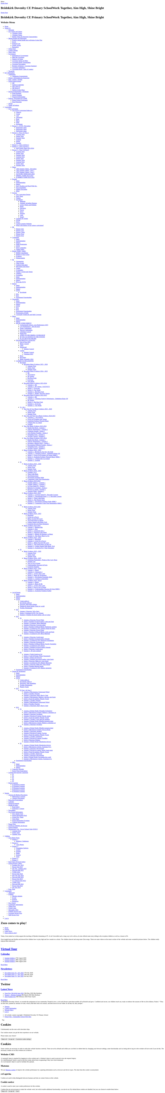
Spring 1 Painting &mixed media (33, 666)
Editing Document (21, 189)
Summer (18, 143)
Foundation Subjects (22, 848)
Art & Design (16, 592)
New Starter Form (17, 814)
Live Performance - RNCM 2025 (30, 326)
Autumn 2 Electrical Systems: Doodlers (35, 738)
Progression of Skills (22, 313)
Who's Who (12, 52)
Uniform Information (18, 822)
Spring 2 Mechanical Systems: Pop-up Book (37, 730)
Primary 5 (15, 860)
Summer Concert (29, 349)
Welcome (11, 30)
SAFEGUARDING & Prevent (17, 826)
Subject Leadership (18, 85)
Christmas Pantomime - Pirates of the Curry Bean (42, 560)
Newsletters (11, 810)
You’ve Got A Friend (34, 563)
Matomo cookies (11, 1070)
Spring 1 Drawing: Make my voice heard (36, 661)
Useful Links (12, 908)
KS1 (17, 294)
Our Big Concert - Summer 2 (36, 436)
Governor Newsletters (18, 64)
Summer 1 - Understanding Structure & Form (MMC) (44, 589)
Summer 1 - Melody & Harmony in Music (40, 534)
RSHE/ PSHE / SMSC (19, 251)
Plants (21, 206)
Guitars (22, 350)
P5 (20, 549)
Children (7, 836)
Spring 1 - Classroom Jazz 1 (36, 531)
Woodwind (23, 347)
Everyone (30, 380)
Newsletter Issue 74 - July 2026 (14, 976)
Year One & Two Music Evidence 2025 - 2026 (38, 409)
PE (13, 260)
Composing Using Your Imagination (38, 479)
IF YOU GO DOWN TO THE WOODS (32, 337)
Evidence (19, 256)
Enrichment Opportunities (24, 297)
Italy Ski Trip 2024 (18, 875)
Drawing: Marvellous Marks (28, 604)
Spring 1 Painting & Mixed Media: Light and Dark (39, 632)
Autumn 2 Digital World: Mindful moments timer (38, 721)
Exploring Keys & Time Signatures (38, 524)
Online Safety (20, 249)
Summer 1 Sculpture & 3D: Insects (34, 645)
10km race (11, 892)
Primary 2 (15, 843)
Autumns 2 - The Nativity (35, 417)
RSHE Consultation (22, 253)
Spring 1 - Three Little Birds (36, 498)
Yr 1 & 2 (22, 407)
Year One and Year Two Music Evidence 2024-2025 (39, 416)
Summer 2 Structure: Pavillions (33, 714)
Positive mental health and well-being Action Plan (27, 40)
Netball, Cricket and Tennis (24, 272)
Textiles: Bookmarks (26, 608)
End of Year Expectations (20, 771)
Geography (15, 299)
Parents (7, 793)
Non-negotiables (21, 187)
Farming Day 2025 (18, 865)
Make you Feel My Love (35, 519)
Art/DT (18, 850)
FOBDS (10, 894)
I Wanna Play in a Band (35, 422)
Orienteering (20, 261)
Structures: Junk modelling (28, 683)
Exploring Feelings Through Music (38, 421)
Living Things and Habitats (28, 205)
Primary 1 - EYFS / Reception (21, 126)
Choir (21, 345)
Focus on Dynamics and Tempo (37, 419)
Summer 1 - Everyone (34, 404)
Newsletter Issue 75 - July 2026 (14, 974)
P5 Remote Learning (18, 791)
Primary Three (20, 232)
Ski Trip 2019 (16, 887)
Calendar (11, 802)
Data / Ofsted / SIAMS (15, 79)
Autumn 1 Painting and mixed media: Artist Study (39, 659)
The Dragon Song (33, 476)
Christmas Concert (25, 332)
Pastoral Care (16, 43)
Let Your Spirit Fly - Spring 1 (36, 486)
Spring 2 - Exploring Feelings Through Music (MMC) (44, 457)
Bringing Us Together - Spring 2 (37, 488)
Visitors (18, 198)
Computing (15, 237)
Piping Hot (23, 333)
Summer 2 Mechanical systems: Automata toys (38, 759)
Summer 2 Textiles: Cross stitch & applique (37, 719)
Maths (14, 167)
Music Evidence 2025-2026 (32, 507)
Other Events (20, 263)
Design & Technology (19, 671)
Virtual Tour (12, 49)
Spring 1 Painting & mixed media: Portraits (37, 639)
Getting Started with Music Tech (37, 522)
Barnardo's (15, 47)
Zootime (30, 424)
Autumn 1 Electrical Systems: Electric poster (37, 716)
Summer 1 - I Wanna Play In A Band (39, 458)
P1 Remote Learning (18, 784)
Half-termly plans (21, 127)
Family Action (16, 45)
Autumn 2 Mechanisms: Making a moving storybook (40, 697)
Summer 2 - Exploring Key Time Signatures (41, 548)
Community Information (15, 904)
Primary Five (20, 236)
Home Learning (13, 783)
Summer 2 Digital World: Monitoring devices (37, 742)
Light (21, 215)
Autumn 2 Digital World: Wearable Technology (38, 711)
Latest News (8, 931)
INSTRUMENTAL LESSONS (25, 340)
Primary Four (20, 234)
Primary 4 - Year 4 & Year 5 (20, 146)
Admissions (11, 74)
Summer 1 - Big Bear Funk (36, 392)
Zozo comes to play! (11, 933)
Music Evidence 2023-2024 (32, 481)
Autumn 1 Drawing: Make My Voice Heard (37, 664)
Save (17, 1091)
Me (29, 373)
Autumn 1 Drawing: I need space (34, 637)
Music (14, 316)
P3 (20, 462)
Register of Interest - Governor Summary (24, 66)
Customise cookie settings (23, 1039)
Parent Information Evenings (21, 820)
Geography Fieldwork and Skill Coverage (28, 314)
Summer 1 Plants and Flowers (33, 657)
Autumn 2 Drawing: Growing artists (35, 625)
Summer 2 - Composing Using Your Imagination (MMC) (45, 503)
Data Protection (17, 102)
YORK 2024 (16, 872)
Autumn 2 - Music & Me (35, 584)
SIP (13, 83)
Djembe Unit (31, 561)
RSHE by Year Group (22, 254)
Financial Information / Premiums (18, 91)
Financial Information (18, 97)
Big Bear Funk (32, 378)
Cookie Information (10, 1008)
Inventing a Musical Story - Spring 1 (38, 443)
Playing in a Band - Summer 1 (37, 489)
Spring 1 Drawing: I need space (33, 649)
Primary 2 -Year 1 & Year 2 (20, 133)
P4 (20, 505)
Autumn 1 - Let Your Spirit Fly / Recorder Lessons (43, 495)
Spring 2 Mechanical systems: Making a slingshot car (40, 723)
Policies (14, 899)
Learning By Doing (22, 218)
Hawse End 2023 (17, 879)
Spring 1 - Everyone (34, 388)
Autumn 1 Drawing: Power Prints (34, 620)
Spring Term (20, 136)
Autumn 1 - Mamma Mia (35, 527)
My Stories (31, 376)
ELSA (14, 42)
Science (14, 193)
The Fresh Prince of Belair (35, 520)
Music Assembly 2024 (26, 359)
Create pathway (24, 601)
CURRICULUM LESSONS (25, 361)
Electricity (23, 208)
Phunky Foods (24, 687)
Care (17, 115)
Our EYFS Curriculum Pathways (22, 110)
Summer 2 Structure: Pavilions (33, 724)
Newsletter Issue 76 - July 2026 (14, 973)
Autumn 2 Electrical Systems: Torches (35, 733)
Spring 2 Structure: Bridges (32, 740)
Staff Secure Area (13, 915)
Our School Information (15, 812)
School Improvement (14, 81)
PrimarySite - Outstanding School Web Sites (18, 1017)
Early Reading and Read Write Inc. (26, 186)
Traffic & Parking (13, 105)
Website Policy (9, 1010)
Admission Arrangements (20, 76)
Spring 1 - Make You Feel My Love (38, 543)
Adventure (19, 117)
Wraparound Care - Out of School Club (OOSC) (23, 829)
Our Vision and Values (15, 31)
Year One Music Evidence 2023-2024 (35, 426)
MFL (13, 762)
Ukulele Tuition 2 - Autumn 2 (36, 484)
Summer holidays (10, 958)
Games (18, 268)
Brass (21, 356)
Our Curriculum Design (23, 194)
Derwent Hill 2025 (18, 870)
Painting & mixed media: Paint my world (32, 606)
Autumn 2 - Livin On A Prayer (37, 541)
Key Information (10, 73)
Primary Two (20, 230)
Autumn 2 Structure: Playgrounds (34, 755)
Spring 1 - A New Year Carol (36, 573)
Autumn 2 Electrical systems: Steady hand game (38, 750)
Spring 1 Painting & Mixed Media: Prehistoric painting (40, 627)
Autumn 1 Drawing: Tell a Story (29, 611)
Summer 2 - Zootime (34, 460)
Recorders (23, 357)
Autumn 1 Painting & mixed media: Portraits (37, 647)
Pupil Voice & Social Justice (16, 862)
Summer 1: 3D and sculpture (32, 651)
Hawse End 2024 (17, 874)
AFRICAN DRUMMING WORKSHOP (32, 335)
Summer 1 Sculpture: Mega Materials (35, 623)
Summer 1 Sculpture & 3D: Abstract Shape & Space (39, 628)
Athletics (18, 273)
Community (8, 891)
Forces (22, 210)
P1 (13, 774)
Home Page (4, 3)
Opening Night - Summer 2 (36, 491)
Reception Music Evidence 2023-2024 (35, 383)
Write (17, 122)
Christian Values (17, 35)
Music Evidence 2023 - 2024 (32, 568)
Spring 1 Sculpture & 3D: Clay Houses (31, 613)
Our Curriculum (13, 109)
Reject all (4, 1039)
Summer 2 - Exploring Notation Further (39, 591)
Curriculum (8, 107)
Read (17, 119)
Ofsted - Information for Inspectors (18, 78)
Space (21, 212)
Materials (22, 201)
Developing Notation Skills (36, 477)
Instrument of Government (20, 55)
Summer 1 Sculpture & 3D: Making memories (37, 668)
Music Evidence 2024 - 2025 (32, 471)
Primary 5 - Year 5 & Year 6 (20, 150)
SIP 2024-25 (16, 88)
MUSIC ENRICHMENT (24, 323)
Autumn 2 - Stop (33, 529)
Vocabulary (19, 199)
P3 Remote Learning (18, 788)
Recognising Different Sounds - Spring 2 (40, 445)
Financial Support (13, 803)
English (14, 179)
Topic (17, 856)
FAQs (18, 222)
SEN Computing (21, 248)
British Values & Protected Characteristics (24, 37)
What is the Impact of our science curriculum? (30, 225)
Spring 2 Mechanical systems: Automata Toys (37, 747)
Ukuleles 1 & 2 (32, 472)
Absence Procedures (18, 798)
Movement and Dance (22, 266)
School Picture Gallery (15, 863)
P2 (13, 776)
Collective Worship (18, 769)
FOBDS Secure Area (14, 911)
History (14, 284)
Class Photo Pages (13, 838)
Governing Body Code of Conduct (22, 69)
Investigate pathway (26, 603)
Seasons (22, 213)
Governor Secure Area (15, 913)
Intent (17, 181)
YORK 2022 (16, 882)
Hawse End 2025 (17, 867)
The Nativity (31, 374)
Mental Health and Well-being (17, 38)
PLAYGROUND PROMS (28, 338)
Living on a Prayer (33, 517)
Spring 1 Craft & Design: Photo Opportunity (37, 656)
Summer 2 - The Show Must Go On (38, 536)
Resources (15, 901)
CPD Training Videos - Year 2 (25, 172)
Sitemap (7, 1006)
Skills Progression (21, 244)
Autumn (18, 139)
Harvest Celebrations (26, 330)
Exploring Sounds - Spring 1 (36, 431)
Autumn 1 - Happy (33, 570)
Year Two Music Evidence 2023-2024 (35, 438)
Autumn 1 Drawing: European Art (34, 642)
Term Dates (15, 819)
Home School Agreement (20, 100)
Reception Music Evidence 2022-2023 (35, 395)
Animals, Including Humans (28, 203)
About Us (8, 28)
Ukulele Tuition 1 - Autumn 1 (36, 483)
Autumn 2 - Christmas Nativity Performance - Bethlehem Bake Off (48, 398)
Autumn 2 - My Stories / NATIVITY (39, 386)
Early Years (19, 196)
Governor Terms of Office (20, 61)
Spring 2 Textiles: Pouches (32, 693)
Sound (22, 217)
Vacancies (11, 71)
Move (18, 121)
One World (31, 381)
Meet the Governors (18, 57)
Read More (4, 964)
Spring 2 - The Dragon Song (36, 500)
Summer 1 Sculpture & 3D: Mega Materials (37, 633)
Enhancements (20, 258)
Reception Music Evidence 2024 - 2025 (36, 371)
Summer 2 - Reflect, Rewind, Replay (39, 393)
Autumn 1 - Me (32, 385)
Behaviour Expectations (15, 800)
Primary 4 (15, 858)
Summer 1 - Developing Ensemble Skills (40, 577)
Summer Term (20, 138)
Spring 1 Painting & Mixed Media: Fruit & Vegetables (40, 644)
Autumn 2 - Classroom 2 (35, 572)
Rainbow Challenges (22, 841)
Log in (7, 918)
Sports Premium (17, 95)
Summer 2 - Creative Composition (38, 579)
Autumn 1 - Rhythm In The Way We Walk (40, 452)
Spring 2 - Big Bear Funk (35, 402)
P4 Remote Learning (18, 790)
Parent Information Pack (19, 815)
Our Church (12, 903)
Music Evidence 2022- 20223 (33, 580)
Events (14, 898)
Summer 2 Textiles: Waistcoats (33, 754)
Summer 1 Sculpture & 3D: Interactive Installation (39, 640)
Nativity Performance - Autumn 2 (38, 429)
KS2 (17, 296)
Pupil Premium (16, 93)
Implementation (20, 182)
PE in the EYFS (21, 282)
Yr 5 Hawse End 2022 (19, 880)
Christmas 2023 (28, 354)
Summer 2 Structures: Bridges (33, 731)
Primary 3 (15, 846)
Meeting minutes (17, 896)
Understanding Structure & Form (37, 565)
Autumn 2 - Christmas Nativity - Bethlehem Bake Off (44, 453)
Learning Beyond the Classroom (18, 772)
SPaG (18, 191)
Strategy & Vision (17, 59)
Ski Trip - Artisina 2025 (19, 868)
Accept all (11, 1039)
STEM (18, 220)
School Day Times (17, 817)
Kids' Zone (11, 889)
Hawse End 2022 (17, 886)
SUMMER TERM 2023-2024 (25, 177)
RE (13, 227)
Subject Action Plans (18, 90)
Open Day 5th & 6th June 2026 (14, 993)
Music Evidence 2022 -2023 (32, 493)
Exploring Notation (33, 567)
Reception (23, 362)
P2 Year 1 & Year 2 (25, 690)
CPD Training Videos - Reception (26, 169)
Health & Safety (13, 805)
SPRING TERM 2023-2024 (24, 175)
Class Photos (20, 844)
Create (18, 114)
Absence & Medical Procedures (18, 795)
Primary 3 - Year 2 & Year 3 (20, 145)
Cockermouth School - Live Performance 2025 (34, 325)
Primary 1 (15, 839)
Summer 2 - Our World (34, 405)
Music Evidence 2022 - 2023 (32, 450)
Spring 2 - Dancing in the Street (37, 532)
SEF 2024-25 (16, 86)
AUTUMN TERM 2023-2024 (25, 174)
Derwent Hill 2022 (18, 884)
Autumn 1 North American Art (33, 654)
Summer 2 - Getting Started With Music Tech (41, 546)
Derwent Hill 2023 (18, 877)
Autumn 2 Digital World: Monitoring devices (37, 745)
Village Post (12, 906)
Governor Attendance (18, 67)
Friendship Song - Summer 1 (36, 434)
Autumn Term (20, 134)
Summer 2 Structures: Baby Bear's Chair (36, 695)
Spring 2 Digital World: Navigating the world (37, 757)
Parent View (12, 824)
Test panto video (13, 910)
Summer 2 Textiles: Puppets (32, 700)
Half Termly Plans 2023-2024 (25, 148)
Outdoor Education (22, 265)
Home (6, 26)
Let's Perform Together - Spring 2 (38, 433)
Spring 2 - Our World (34, 390)
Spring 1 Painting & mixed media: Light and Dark (39, 621)
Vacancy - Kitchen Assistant (13, 995)
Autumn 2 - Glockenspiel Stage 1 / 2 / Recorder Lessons (44, 496)
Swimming (19, 275)
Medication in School (18, 796)
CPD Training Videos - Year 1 (25, 170)
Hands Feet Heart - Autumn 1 (36, 428)
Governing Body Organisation (21, 62)
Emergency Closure (18, 808)
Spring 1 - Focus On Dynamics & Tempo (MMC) (42, 455)
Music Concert (24, 344)
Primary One (20, 229)
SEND (10, 103)
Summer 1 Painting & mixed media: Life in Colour (35, 615)
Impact (18, 184)
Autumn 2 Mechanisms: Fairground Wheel (36, 692)
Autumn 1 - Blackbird (34, 539)
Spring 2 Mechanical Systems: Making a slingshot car (40, 712)
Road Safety (16, 807)
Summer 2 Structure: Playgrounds (34, 748)
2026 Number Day (10, 997)
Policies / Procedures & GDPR (17, 98)
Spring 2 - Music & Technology (37, 575)
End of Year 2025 (25, 342)
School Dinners (13, 827)
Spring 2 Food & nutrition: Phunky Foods (36, 699)
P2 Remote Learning (18, 786)
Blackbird (30, 515)
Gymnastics (19, 270)
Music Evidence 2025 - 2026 (32, 464)
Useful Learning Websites (24, 224)
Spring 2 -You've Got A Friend (37, 587)
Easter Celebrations (26, 328)
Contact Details (13, 50)
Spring (18, 141)
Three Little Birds (33, 474)
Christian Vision (17, 33)
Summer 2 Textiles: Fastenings (33, 736)
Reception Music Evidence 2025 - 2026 (36, 364)
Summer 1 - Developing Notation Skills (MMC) (42, 501)
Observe (18, 112)
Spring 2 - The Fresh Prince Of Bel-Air (39, 544)
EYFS (18, 246)
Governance (12, 54)
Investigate (19, 124)
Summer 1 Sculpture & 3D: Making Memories (38, 663)
